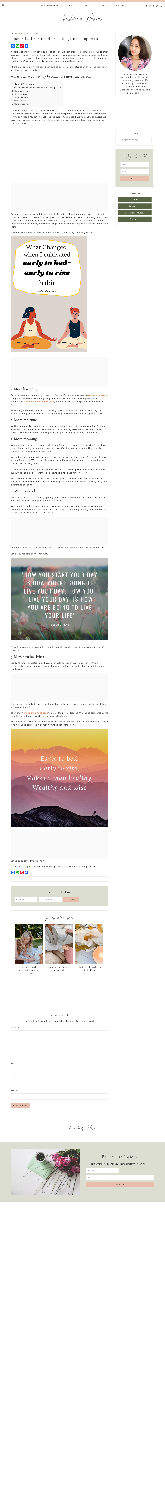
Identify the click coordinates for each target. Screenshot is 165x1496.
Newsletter (135, 206)
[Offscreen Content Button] (3, 5)
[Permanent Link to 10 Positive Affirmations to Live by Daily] (89, 963)
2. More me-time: (20, 94)
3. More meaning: (20, 97)
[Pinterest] (154, 3)
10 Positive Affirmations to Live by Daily (89, 968)
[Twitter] (150, 3)
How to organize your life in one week (59, 968)
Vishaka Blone (82, 19)
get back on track (97, 395)
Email (14, 1077)
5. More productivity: (22, 104)
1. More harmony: (20, 91)
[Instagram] (157, 3)
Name (14, 1063)
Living (135, 199)
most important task (36, 712)
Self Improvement (18, 33)
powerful (40, 401)
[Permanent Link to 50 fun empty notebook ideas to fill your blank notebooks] (29, 963)
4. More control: (19, 100)
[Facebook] (147, 3)
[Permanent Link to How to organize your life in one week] (59, 963)
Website (14, 1091)
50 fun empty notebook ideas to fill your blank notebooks (29, 970)
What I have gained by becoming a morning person (36, 87)
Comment (15, 1028)
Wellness (135, 219)
